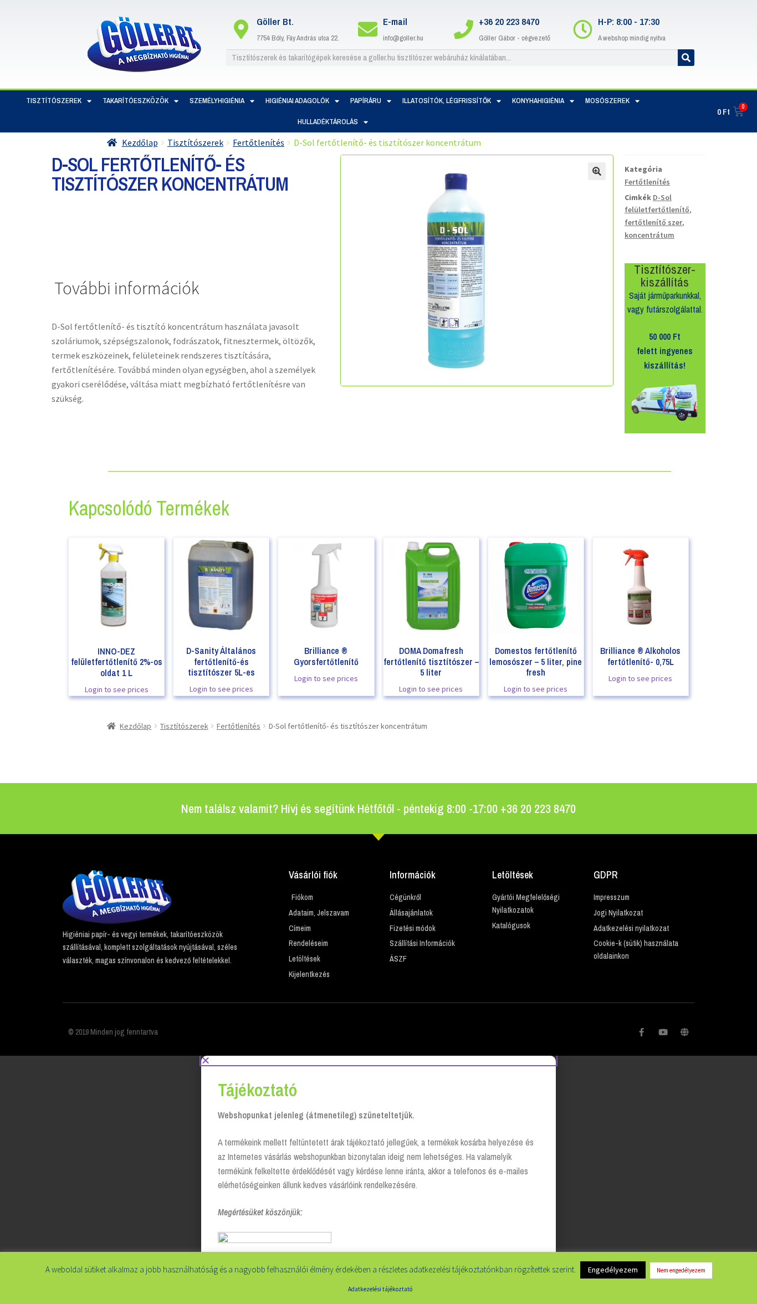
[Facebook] (641, 1032)
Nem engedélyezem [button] (681, 1270)
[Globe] (685, 1032)
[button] (378, 1060)
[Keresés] (686, 57)
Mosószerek (607, 100)
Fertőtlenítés (258, 142)
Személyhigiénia (217, 100)
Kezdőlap (140, 142)
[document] (378, 1180)
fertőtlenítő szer (653, 222)
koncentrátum (649, 235)
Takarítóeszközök (135, 100)
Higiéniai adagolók (297, 100)
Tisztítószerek (53, 100)
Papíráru (365, 100)
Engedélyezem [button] (613, 1270)
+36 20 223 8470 (509, 21)
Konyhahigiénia (538, 100)
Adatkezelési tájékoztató (380, 1289)
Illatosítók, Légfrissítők (446, 100)
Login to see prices (117, 689)
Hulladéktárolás (328, 121)
